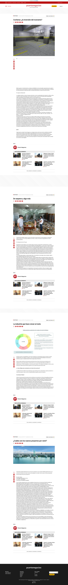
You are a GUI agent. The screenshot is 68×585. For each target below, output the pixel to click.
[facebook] (17, 22)
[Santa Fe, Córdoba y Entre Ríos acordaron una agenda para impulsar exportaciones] (38, 163)
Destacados (10, 2)
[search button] (6, 2)
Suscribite (54, 6)
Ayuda (39, 580)
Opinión (22, 2)
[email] (20, 22)
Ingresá (61, 6)
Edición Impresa (60, 2)
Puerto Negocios (22, 147)
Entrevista (14, 2)
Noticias (18, 2)
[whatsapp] (15, 22)
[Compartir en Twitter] (19, 22)
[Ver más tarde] (14, 22)
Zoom (25, 2)
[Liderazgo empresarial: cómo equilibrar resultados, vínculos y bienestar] (17, 163)
